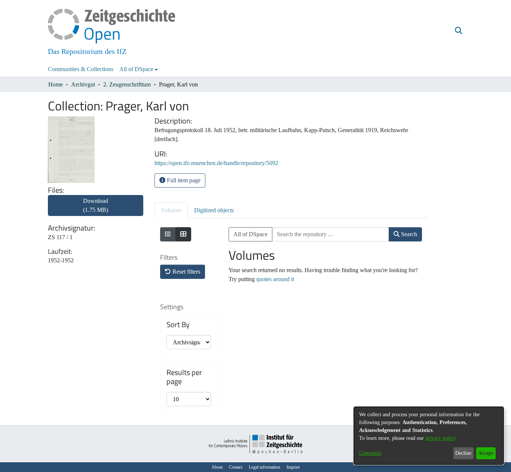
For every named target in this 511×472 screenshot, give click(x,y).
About (217, 467)
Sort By (178, 324)
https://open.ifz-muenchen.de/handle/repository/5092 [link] (216, 163)
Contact (235, 467)
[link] (95, 210)
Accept (485, 453)
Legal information (264, 467)
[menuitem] (138, 69)
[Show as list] (168, 234)
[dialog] (429, 436)
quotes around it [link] (275, 279)
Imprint (293, 467)
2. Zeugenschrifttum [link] (127, 84)
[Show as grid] (183, 234)
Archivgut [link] (83, 84)
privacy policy (440, 438)
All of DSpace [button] (136, 69)
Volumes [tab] (171, 210)
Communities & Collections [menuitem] (80, 69)
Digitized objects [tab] (214, 210)
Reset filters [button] (185, 271)
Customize (370, 453)
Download (95, 205)
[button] (458, 31)
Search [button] (408, 234)
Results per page (184, 377)
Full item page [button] (183, 180)
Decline (463, 453)
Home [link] (55, 84)
